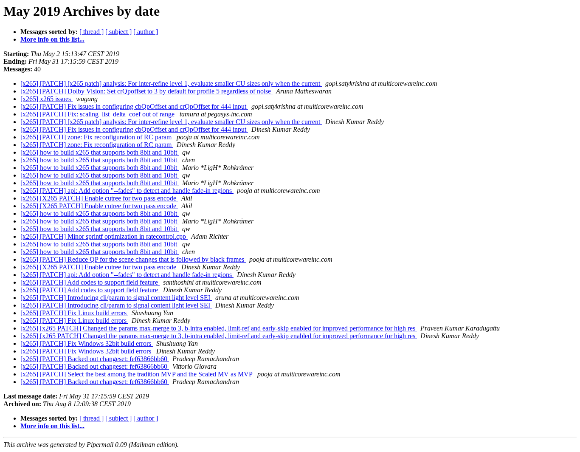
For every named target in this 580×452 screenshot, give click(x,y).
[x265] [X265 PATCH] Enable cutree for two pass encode (99, 198)
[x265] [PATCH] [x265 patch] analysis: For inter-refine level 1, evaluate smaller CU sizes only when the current (171, 83)
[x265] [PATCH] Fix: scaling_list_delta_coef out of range (98, 114)
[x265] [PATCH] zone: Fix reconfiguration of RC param (96, 137)
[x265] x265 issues (46, 98)
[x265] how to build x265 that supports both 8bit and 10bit (99, 152)
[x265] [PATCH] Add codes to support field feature (90, 282)
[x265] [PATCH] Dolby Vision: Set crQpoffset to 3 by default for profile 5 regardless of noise (146, 91)
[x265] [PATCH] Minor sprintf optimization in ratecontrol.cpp (104, 236)
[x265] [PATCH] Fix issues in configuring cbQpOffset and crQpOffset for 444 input (134, 106)
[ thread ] (91, 31)
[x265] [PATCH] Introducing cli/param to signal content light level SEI (116, 297)
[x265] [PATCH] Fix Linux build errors (74, 312)
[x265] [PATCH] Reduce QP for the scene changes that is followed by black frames (133, 259)
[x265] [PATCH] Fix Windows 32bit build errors (86, 343)
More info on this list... (52, 39)
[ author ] (145, 31)
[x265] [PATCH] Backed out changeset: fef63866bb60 (94, 358)
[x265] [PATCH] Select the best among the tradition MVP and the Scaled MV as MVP (137, 374)
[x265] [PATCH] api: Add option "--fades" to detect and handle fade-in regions (127, 190)
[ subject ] (118, 31)
